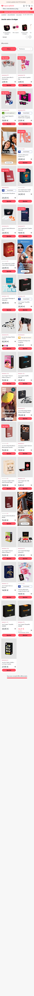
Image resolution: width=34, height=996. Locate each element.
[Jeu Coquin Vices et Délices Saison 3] (9, 362)
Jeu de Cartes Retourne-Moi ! (8, 229)
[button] (17, 2)
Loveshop (3, 14)
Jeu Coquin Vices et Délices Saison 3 (7, 376)
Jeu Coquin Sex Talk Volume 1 (23, 481)
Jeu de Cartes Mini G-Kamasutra (8, 78)
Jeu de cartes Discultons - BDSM (9, 516)
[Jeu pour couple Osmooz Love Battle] (25, 432)
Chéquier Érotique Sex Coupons (24, 341)
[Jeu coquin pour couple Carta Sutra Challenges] (9, 250)
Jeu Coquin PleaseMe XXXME (24, 625)
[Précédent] (27, 37)
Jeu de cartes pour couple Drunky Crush (23, 590)
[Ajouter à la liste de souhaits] (15, 82)
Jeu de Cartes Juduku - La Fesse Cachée (8, 663)
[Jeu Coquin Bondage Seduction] (25, 537)
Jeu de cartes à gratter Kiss (24, 78)
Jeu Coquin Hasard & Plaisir (7, 117)
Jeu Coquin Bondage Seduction (24, 551)
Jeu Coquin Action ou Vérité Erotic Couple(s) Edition (24, 117)
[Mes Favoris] (26, 6)
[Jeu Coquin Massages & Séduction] (9, 285)
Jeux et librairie (11, 14)
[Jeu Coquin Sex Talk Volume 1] (25, 467)
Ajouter (9, 85)
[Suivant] (30, 37)
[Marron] (3, 346)
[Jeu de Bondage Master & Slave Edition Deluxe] (25, 397)
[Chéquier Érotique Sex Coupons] (25, 323)
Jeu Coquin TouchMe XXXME (24, 303)
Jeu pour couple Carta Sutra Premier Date (8, 481)
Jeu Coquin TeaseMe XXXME (7, 625)
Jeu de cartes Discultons (8, 193)
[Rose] (5, 346)
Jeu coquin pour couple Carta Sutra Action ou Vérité (24, 190)
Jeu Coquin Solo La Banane (7, 586)
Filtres (9, 49)
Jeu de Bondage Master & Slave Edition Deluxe (24, 411)
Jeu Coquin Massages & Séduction (8, 299)
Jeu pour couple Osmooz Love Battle (25, 446)
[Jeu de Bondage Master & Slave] (9, 323)
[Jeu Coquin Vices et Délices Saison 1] (9, 537)
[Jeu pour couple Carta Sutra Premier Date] (9, 467)
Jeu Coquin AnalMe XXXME (23, 376)
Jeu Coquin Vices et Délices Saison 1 (7, 551)
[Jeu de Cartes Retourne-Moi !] (9, 215)
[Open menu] (32, 6)
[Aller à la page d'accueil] (7, 6)
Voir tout (5, 37)
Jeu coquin (19, 14)
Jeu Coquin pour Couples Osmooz (25, 229)
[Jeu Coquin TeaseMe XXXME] (9, 611)
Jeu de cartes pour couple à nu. (23, 155)
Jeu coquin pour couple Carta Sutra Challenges (8, 264)
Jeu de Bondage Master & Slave (8, 338)
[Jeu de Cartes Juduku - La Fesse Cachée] (9, 649)
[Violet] (7, 346)
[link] (24, 6)
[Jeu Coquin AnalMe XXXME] (25, 362)
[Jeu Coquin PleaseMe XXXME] (25, 611)
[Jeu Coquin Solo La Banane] (9, 572)
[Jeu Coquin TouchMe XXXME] (25, 285)
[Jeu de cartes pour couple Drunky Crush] (25, 572)
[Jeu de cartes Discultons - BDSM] (9, 502)
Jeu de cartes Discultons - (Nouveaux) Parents (9, 446)
